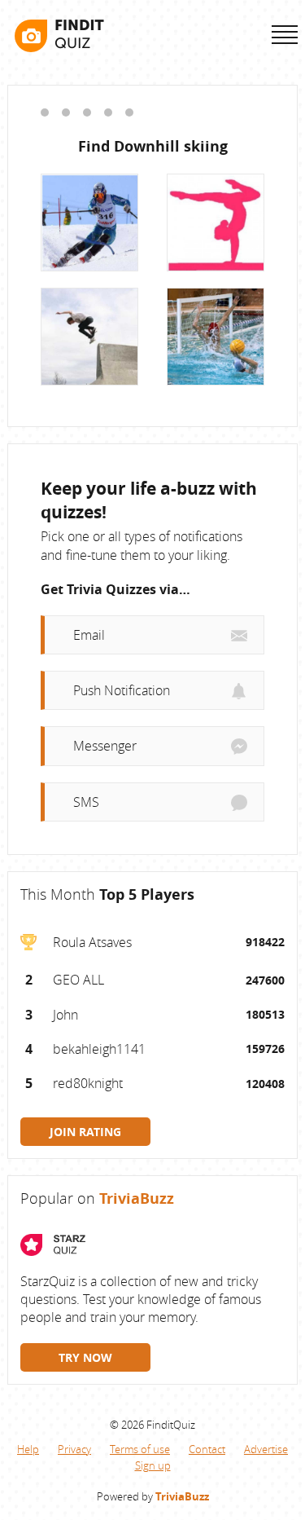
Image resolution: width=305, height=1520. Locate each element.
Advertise (266, 1449)
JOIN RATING (85, 1131)
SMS (86, 802)
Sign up (153, 1465)
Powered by (153, 1496)
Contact (207, 1449)
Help (28, 1449)
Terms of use (140, 1449)
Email (89, 635)
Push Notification (121, 690)
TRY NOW (85, 1357)
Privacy (74, 1449)
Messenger (105, 746)
